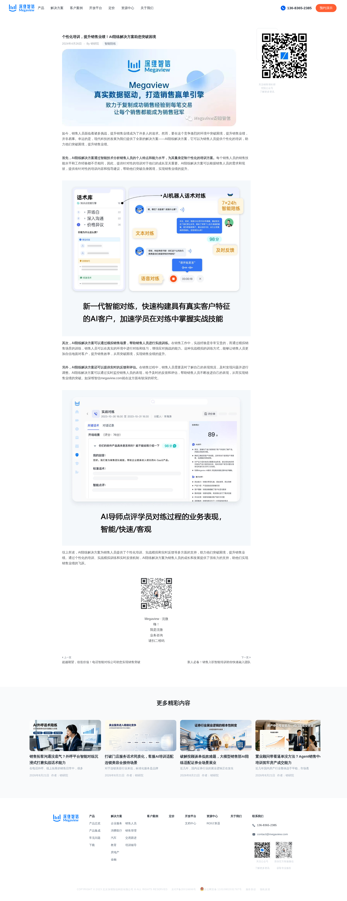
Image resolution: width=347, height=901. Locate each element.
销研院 (95, 43)
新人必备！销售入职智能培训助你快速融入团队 (219, 662)
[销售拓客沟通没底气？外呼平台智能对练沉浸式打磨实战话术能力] (65, 740)
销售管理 (131, 830)
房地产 (115, 852)
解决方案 (57, 8)
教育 (113, 845)
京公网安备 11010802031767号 (223, 889)
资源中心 (127, 8)
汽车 (113, 837)
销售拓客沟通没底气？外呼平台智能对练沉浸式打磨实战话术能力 (64, 759)
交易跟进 (131, 837)
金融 (113, 859)
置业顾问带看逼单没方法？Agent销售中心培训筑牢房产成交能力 (289, 759)
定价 (111, 8)
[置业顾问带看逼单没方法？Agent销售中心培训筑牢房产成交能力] (291, 740)
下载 (92, 845)
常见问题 (94, 837)
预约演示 (326, 8)
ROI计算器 (213, 823)
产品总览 (94, 823)
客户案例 (76, 8)
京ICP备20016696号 (183, 889)
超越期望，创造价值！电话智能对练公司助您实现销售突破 (101, 662)
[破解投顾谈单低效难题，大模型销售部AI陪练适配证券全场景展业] (216, 740)
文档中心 (190, 823)
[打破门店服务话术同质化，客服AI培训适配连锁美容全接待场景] (140, 740)
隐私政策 (265, 889)
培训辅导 (131, 845)
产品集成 (94, 830)
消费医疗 (116, 830)
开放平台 (95, 8)
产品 (41, 8)
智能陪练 (110, 43)
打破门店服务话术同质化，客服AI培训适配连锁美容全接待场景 (139, 759)
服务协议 (251, 889)
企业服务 (116, 823)
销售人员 (131, 823)
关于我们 (147, 8)
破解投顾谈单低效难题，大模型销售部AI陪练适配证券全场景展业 (214, 759)
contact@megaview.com (272, 834)
